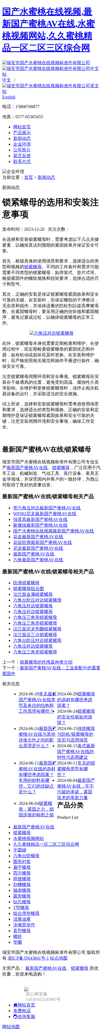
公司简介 (22, 150)
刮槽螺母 (22, 884)
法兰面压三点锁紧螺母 (35, 634)
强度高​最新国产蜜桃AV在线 (40, 519)
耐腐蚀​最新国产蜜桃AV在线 (40, 525)
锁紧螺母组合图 (28, 588)
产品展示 (22, 132)
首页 (28, 177)
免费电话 (22, 1010)
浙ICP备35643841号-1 (28, 958)
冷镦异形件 (24, 925)
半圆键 (19, 850)
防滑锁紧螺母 (26, 582)
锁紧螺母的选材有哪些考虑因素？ (76, 700)
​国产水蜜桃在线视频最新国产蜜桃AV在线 (53, 531)
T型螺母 (21, 907)
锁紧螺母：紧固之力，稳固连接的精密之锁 (36, 809)
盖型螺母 (22, 930)
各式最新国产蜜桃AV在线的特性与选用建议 (76, 751)
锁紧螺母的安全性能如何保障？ (76, 717)
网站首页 (22, 127)
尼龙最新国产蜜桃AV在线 (38, 548)
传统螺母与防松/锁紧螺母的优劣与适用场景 (76, 734)
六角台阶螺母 (26, 855)
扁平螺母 (22, 867)
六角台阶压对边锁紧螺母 (37, 600)
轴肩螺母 (22, 890)
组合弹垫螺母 (26, 913)
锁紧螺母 (33, 266)
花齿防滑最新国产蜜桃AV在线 (42, 542)
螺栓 (17, 936)
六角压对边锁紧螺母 (33, 606)
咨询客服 (26, 1016)
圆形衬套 (22, 861)
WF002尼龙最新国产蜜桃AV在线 (44, 513)
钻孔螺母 (22, 902)
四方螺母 (22, 873)
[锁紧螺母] (52, 333)
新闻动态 (22, 138)
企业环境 (22, 144)
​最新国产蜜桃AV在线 (33, 554)
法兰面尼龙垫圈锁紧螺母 (37, 629)
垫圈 (17, 942)
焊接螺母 (22, 878)
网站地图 (11, 1026)
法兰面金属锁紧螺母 (33, 594)
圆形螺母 (22, 896)
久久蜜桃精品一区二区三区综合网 (46, 844)
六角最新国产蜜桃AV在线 (38, 559)
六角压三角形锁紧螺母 (35, 617)
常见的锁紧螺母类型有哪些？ (76, 769)
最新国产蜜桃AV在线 (27, 467)
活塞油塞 (22, 919)
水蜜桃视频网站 (28, 838)
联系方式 (22, 161)
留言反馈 (22, 155)
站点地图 (59, 958)
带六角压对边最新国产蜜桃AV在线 (47, 508)
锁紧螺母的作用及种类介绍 (46, 662)
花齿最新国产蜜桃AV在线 (38, 536)
